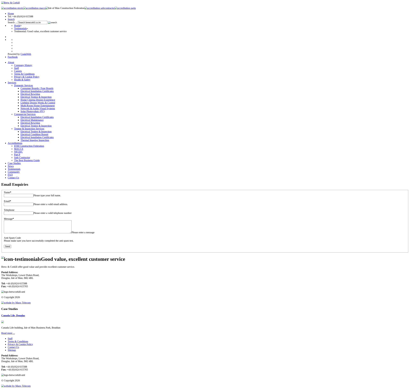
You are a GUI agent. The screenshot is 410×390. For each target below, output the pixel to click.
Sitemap (12, 350)
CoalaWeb (25, 54)
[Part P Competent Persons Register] (125, 8)
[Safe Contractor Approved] (100, 8)
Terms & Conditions (18, 341)
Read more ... (8, 333)
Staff (10, 338)
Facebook (13, 57)
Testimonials (20, 28)
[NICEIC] (12, 8)
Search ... (12, 22)
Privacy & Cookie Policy (20, 344)
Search (11, 19)
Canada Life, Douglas (13, 315)
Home (11, 13)
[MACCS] (34, 8)
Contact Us (13, 347)
